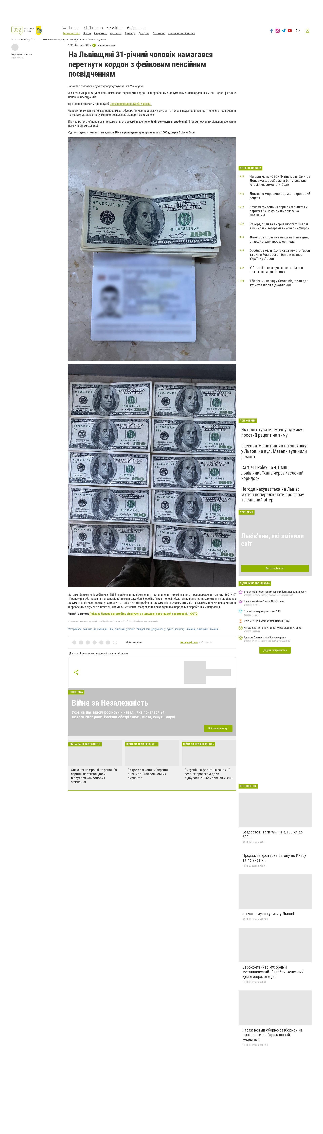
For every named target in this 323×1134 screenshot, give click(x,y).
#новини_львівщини (197, 629)
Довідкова (143, 33)
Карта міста (115, 33)
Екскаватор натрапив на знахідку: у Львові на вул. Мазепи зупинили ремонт (274, 451)
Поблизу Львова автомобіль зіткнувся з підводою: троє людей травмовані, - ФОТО (143, 613)
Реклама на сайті (71, 33)
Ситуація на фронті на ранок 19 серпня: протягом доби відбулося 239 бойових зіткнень (208, 774)
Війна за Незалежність (110, 703)
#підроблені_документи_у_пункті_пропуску (161, 629)
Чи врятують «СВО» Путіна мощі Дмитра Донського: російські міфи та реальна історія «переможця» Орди (280, 181)
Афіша (117, 27)
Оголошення (159, 33)
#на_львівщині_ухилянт (122, 629)
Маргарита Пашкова (21, 54)
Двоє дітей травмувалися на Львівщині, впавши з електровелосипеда (279, 239)
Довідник (95, 27)
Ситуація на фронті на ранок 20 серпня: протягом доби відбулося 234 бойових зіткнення (94, 776)
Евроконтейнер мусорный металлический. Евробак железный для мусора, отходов (273, 972)
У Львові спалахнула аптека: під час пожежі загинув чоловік (276, 270)
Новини (73, 27)
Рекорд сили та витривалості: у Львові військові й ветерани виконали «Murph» (279, 226)
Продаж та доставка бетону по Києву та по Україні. (274, 858)
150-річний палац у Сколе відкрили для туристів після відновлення (279, 283)
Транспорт (130, 33)
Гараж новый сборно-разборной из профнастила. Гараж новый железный (272, 1035)
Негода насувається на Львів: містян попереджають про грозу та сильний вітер (272, 494)
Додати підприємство (275, 650)
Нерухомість (100, 33)
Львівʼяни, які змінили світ (272, 540)
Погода (87, 33)
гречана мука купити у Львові (268, 913)
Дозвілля (138, 27)
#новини (214, 629)
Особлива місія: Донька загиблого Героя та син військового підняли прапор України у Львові (280, 255)
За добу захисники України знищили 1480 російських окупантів (148, 774)
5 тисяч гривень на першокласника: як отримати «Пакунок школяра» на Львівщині (278, 211)
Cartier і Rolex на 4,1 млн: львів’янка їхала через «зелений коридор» (272, 473)
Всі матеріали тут (218, 728)
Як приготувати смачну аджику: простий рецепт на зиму (272, 432)
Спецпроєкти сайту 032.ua (181, 33)
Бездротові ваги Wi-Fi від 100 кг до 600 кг (273, 834)
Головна (15, 39)
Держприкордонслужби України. (131, 104)
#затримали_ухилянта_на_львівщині (87, 629)
